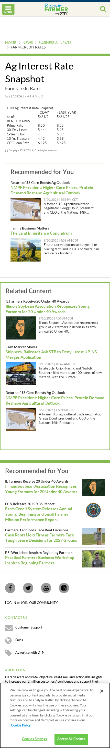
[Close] (101, 691)
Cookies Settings (34, 739)
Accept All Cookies (71, 739)
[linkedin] (64, 588)
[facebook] (10, 588)
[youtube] (46, 588)
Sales (19, 640)
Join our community (39, 603)
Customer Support (28, 627)
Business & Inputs (54, 43)
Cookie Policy (21, 725)
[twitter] (28, 588)
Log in (11, 603)
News (28, 43)
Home (10, 43)
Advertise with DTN (30, 652)
